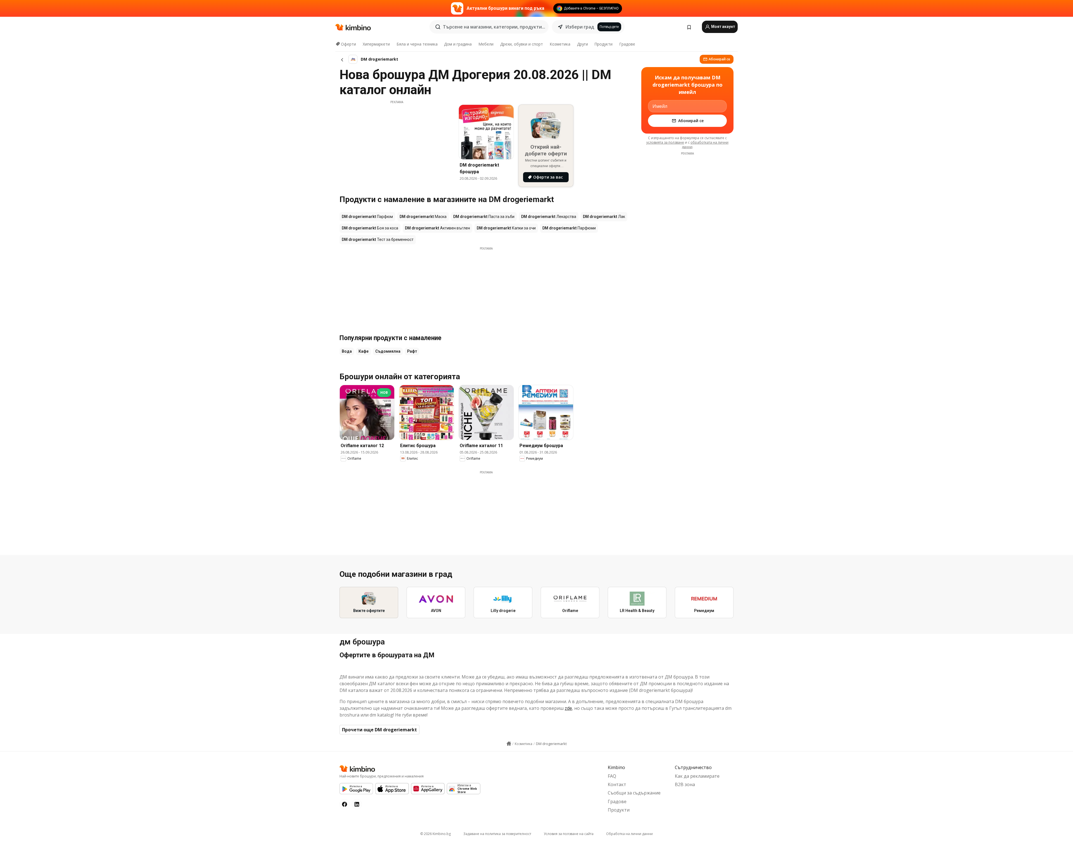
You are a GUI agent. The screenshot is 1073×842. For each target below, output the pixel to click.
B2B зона (685, 784)
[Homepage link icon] (509, 743)
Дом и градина (458, 44)
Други (582, 44)
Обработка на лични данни (629, 833)
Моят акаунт (722, 26)
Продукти (603, 44)
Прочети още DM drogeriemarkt (379, 730)
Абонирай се (719, 59)
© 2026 (435, 833)
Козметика (560, 44)
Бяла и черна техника (417, 44)
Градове (627, 44)
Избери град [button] (579, 27)
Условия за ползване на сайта (569, 833)
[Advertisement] (397, 143)
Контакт (617, 784)
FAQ (612, 776)
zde (568, 708)
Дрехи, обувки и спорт (521, 44)
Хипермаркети (376, 44)
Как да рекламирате (697, 776)
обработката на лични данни (705, 144)
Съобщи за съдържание (634, 793)
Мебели (485, 44)
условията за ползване (665, 142)
